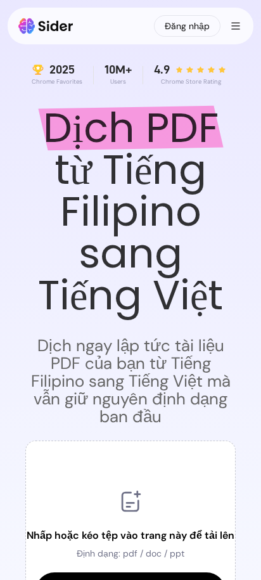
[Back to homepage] (46, 26)
